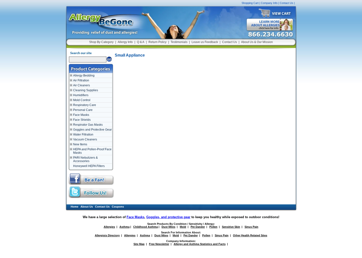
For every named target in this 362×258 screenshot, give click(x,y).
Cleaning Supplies (85, 90)
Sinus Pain (251, 226)
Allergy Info (125, 42)
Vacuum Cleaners (85, 139)
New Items (80, 144)
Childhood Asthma (145, 226)
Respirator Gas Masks (88, 124)
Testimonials (179, 42)
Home (74, 206)
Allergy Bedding (84, 75)
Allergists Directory (107, 235)
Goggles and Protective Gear (92, 129)
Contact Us (286, 2)
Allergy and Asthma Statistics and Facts (200, 244)
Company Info (269, 2)
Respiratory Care (84, 105)
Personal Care (83, 110)
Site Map (139, 244)
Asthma (124, 226)
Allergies (109, 226)
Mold (183, 226)
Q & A (140, 42)
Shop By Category (101, 42)
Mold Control (81, 100)
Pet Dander (198, 226)
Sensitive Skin (231, 226)
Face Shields (82, 119)
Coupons (118, 206)
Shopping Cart (250, 2)
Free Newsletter (159, 244)
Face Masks (81, 115)
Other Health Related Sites (250, 235)
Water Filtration (83, 134)
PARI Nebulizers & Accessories (85, 159)
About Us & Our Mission (257, 42)
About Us (87, 206)
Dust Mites (168, 226)
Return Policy (157, 42)
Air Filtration (81, 80)
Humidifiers (80, 95)
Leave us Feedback (205, 42)
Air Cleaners (81, 85)
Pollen (213, 226)
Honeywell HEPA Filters (89, 166)
